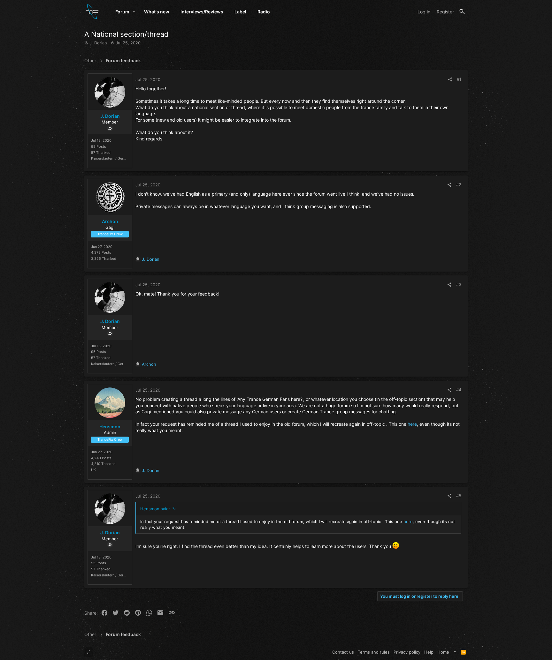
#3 (458, 284)
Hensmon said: (155, 508)
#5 (458, 495)
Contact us (343, 652)
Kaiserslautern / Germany (111, 158)
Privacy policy (407, 652)
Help (428, 652)
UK (93, 470)
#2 (458, 184)
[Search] (462, 11)
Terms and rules (374, 652)
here (412, 424)
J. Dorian (98, 42)
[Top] (455, 652)
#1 (459, 79)
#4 (458, 389)
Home (443, 652)
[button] (134, 11)
